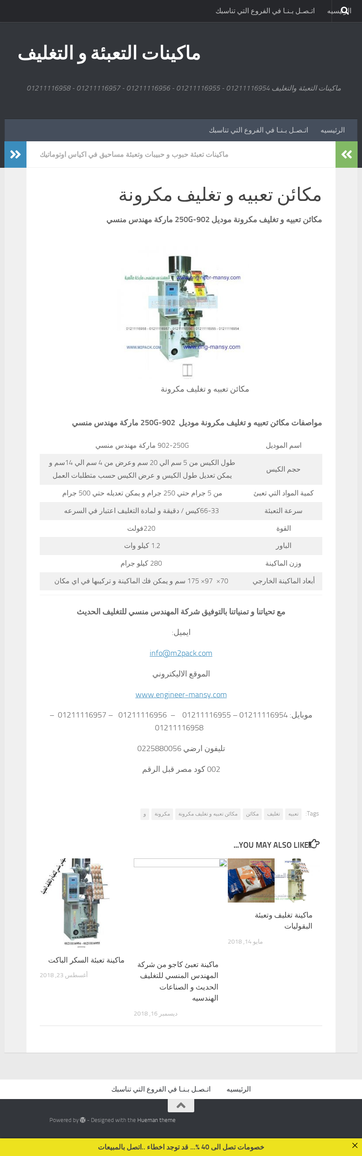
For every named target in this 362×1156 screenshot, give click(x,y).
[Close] (355, 1145)
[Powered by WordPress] (83, 1120)
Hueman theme (156, 1120)
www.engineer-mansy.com (181, 694)
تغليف (273, 814)
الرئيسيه (333, 130)
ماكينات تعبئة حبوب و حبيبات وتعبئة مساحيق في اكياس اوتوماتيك (134, 154)
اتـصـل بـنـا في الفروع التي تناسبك (265, 11)
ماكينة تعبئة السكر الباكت (86, 960)
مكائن (252, 814)
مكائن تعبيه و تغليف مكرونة (208, 814)
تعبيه (293, 814)
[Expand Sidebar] (15, 154)
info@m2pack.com (181, 653)
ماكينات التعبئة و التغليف (109, 53)
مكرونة (162, 814)
